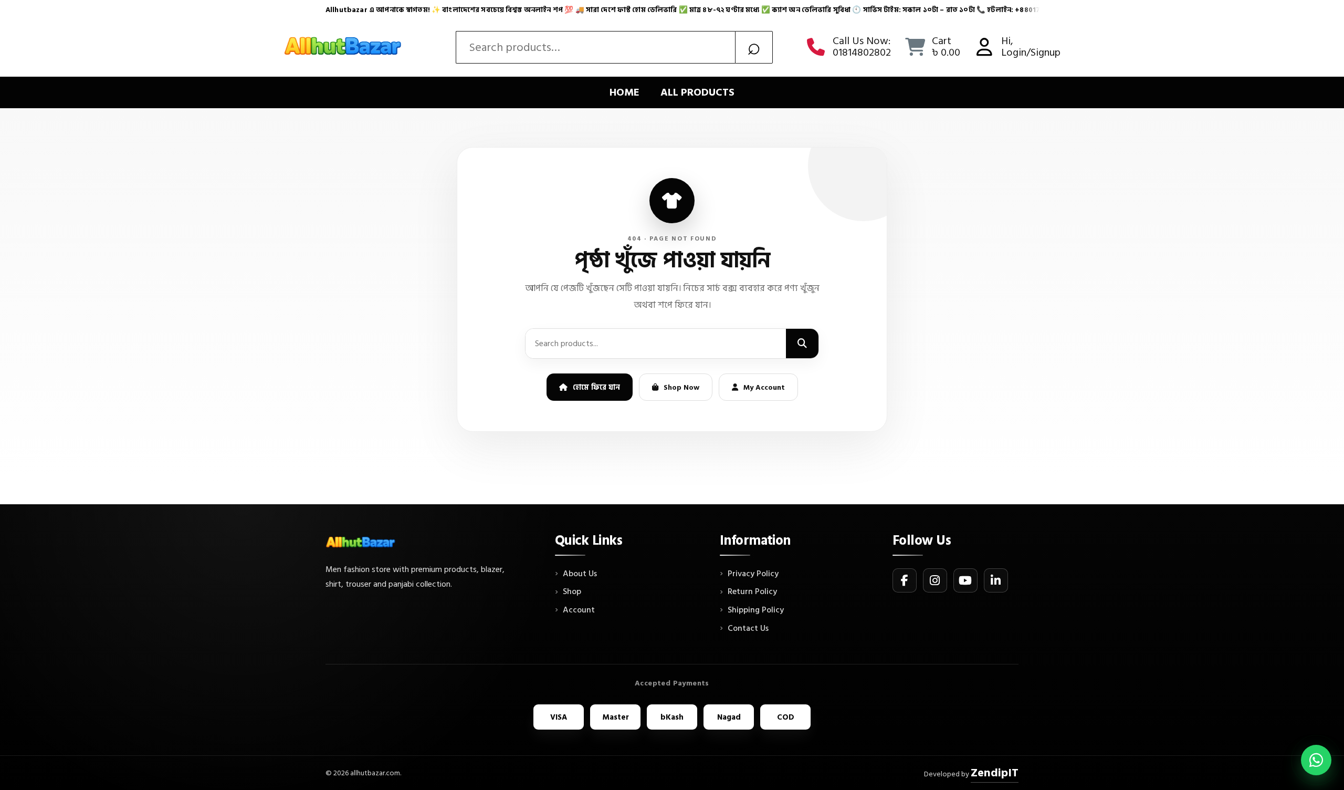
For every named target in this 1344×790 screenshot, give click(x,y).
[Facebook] (904, 580)
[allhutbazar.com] (344, 47)
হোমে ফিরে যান (596, 387)
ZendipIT (994, 772)
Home (624, 92)
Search (754, 47)
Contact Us (748, 629)
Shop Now (681, 387)
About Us (580, 574)
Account (579, 610)
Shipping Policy (756, 610)
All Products (697, 92)
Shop (572, 592)
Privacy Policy (753, 574)
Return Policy (752, 592)
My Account (764, 387)
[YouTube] (965, 580)
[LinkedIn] (996, 580)
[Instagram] (935, 580)
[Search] (802, 343)
